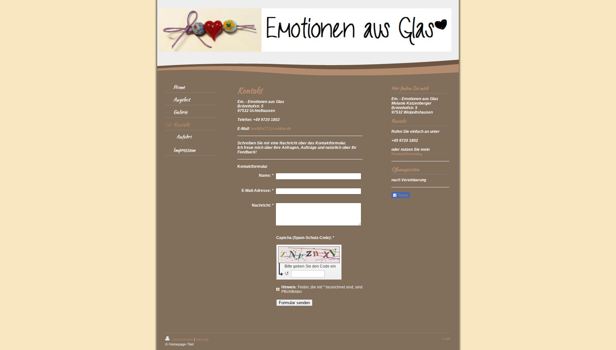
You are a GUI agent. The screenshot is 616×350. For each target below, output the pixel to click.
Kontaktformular (406, 154)
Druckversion (182, 339)
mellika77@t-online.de (271, 128)
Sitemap (202, 339)
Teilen (402, 195)
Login (446, 338)
